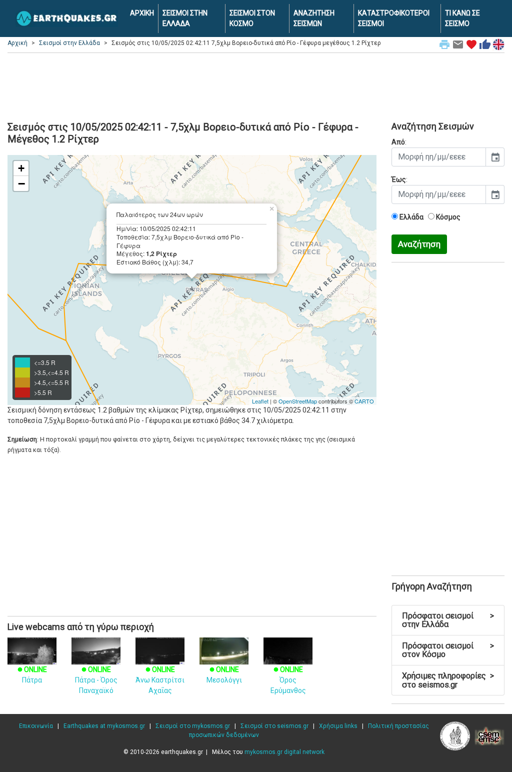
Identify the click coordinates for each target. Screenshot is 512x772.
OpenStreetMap (297, 401)
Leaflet (260, 401)
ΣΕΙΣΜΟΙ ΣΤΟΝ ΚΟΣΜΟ (252, 18)
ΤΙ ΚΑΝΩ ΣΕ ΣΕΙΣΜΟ (462, 18)
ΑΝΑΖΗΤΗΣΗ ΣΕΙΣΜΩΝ (314, 18)
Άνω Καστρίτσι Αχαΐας (160, 680)
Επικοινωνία (36, 726)
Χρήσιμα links (338, 726)
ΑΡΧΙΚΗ (142, 13)
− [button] (21, 183)
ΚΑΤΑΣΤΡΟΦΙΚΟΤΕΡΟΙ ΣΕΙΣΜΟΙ (394, 18)
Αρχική (18, 43)
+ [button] (21, 168)
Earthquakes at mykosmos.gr (104, 726)
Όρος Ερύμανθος (288, 680)
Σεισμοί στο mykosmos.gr (193, 726)
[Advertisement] (256, 85)
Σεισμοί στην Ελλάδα (69, 43)
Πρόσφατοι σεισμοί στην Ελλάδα (448, 620)
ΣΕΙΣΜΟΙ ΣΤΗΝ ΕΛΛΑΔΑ (185, 18)
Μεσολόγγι (224, 675)
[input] (439, 157)
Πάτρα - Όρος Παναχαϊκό (96, 680)
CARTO (364, 401)
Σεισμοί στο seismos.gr (274, 726)
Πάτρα (32, 675)
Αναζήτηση (419, 244)
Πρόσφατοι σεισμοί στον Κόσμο (448, 650)
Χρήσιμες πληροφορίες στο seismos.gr (448, 680)
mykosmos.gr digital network (284, 752)
